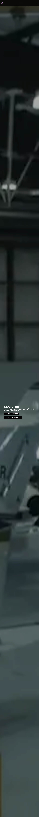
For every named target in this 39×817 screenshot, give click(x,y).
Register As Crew (11, 413)
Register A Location (13, 417)
